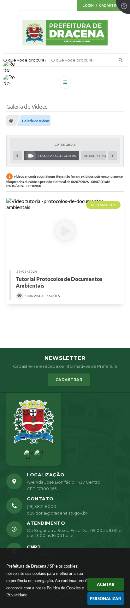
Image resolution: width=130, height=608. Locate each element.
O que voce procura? (24, 60)
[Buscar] (120, 60)
